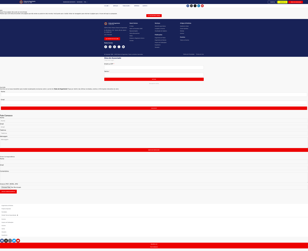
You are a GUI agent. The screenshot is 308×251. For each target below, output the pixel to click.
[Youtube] (202, 5)
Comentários (4, 171)
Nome (3, 91)
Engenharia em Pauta (160, 37)
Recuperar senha (154, 83)
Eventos (4, 219)
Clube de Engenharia (29, 2)
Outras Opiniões (184, 28)
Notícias (182, 31)
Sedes (131, 35)
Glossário (157, 47)
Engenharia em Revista (160, 40)
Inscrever (154, 108)
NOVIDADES (80, 2)
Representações (134, 31)
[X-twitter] (195, 5)
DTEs (85, 2)
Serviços (115, 5)
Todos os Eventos (184, 40)
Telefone (3, 130)
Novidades (4, 212)
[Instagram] (191, 5)
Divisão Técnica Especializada (9, 215)
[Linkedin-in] (198, 5)
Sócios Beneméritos (134, 33)
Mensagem (3, 136)
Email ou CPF (108, 64)
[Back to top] (304, 247)
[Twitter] (14, 241)
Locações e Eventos (160, 28)
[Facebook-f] (187, 5)
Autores (182, 33)
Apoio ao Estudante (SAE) (136, 28)
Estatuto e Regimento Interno (137, 38)
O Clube (106, 5)
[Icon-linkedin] (119, 46)
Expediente (157, 44)
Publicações (126, 5)
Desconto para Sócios (160, 26)
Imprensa (136, 5)
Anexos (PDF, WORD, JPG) (9, 184)
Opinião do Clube (184, 26)
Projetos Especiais (6, 208)
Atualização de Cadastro (161, 31)
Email (2, 99)
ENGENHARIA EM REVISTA (69, 2)
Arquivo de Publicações (161, 42)
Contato (145, 5)
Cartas (3, 228)
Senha (106, 71)
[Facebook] (2, 241)
